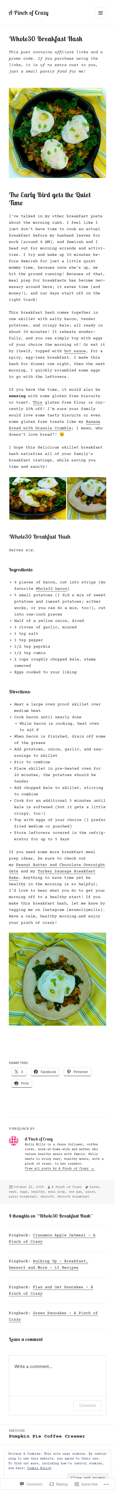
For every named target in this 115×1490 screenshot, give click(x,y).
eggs (24, 1192)
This (38, 402)
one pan (75, 1192)
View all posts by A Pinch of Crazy (57, 1168)
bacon (94, 1187)
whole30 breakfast (73, 1197)
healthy (37, 1192)
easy (12, 1192)
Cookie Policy (39, 1468)
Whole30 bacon (51, 589)
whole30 (47, 1197)
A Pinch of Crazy (28, 12)
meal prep (56, 1192)
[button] (37, 498)
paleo (90, 1192)
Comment (87, 1405)
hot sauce (75, 351)
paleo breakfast (23, 1197)
